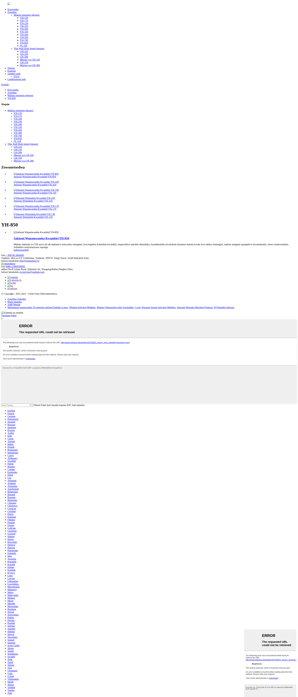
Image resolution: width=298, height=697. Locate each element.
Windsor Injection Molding (82, 307)
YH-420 (24, 34)
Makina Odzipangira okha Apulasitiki (115, 307)
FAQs (17, 76)
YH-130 (24, 17)
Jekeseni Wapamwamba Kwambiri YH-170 (35, 209)
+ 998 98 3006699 (15, 255)
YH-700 (24, 40)
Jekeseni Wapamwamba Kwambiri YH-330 (35, 192)
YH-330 (24, 31)
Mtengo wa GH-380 (30, 65)
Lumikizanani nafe (16, 79)
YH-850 (24, 43)
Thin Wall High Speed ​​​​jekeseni (29, 48)
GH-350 (24, 62)
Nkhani (11, 68)
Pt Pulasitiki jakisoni (224, 307)
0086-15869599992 (15, 266)
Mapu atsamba (14, 302)
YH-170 (24, 20)
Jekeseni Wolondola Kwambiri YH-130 (33, 217)
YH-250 (24, 26)
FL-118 (23, 45)
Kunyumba (12, 9)
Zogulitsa (12, 12)
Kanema (11, 71)
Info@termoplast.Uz (29, 261)
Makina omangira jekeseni (26, 15)
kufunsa (17, 250)
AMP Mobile (13, 304)
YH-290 (24, 29)
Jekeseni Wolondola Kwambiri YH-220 (33, 201)
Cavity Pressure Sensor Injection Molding (155, 307)
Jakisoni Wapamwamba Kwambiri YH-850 (35, 176)
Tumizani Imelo (9, 315)
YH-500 (24, 37)
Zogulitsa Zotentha (16, 299)
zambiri (25, 250)
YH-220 (24, 23)
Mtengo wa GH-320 (30, 59)
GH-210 (24, 51)
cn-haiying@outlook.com (31, 272)
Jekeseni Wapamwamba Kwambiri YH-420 (35, 184)
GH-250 (24, 54)
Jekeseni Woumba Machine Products (195, 307)
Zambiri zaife (13, 73)
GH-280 (24, 57)
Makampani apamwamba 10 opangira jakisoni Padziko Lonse (37, 307)
